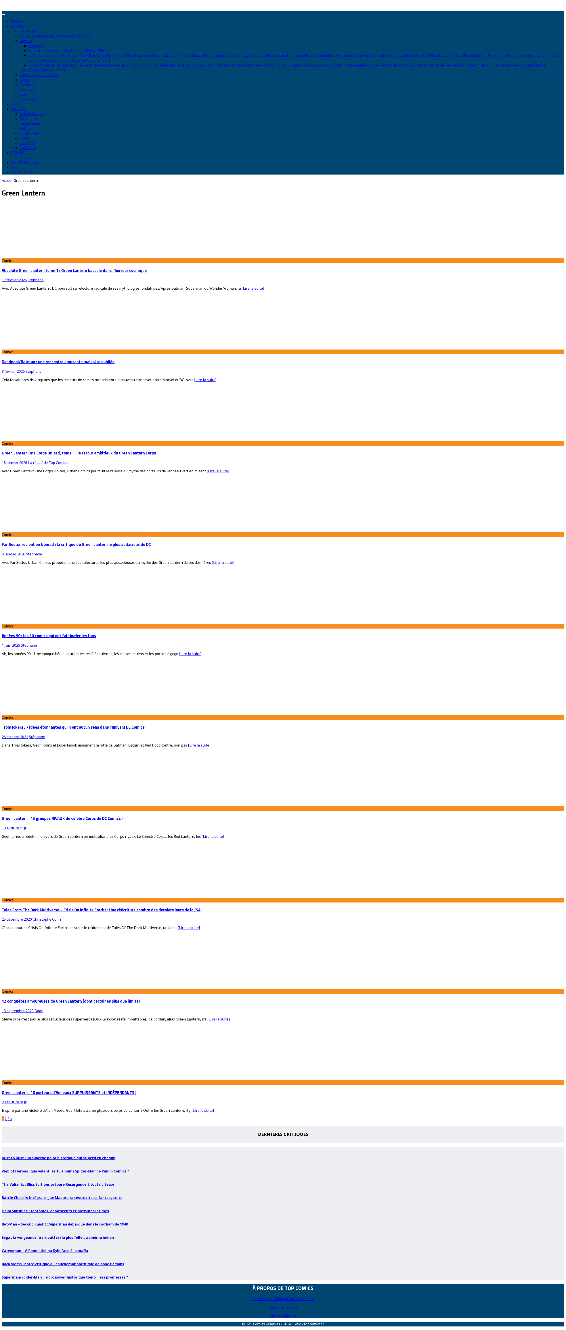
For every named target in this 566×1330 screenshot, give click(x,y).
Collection (27, 99)
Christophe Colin (47, 919)
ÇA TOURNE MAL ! (26, 162)
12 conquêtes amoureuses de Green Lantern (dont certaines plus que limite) (71, 1001)
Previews (27, 84)
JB (25, 828)
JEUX (14, 167)
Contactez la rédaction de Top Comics (283, 1298)
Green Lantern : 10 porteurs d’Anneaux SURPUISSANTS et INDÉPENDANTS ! (69, 1092)
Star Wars (27, 147)
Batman (26, 128)
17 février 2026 (14, 279)
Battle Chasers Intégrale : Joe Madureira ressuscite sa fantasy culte (62, 1197)
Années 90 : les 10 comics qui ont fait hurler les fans (49, 636)
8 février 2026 (13, 371)
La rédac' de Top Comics (48, 462)
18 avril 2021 (12, 828)
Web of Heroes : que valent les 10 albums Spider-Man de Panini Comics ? (65, 1171)
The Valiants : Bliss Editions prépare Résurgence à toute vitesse (58, 1184)
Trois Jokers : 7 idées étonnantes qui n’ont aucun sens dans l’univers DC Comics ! (74, 727)
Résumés (26, 89)
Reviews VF (28, 31)
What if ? (35, 45)
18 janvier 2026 (14, 462)
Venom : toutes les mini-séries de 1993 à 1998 (66, 50)
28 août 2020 (12, 1102)
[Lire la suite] (253, 288)
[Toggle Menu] (3, 14)
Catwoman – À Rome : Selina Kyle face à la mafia (45, 1250)
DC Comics (28, 118)
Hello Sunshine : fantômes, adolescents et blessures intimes (55, 1210)
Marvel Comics (31, 113)
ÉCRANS (17, 152)
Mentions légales (283, 1307)
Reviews (26, 157)
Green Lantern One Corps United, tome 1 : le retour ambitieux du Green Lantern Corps (79, 453)
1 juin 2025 (11, 645)
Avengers (27, 143)
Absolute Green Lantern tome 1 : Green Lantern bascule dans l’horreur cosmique (74, 270)
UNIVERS (18, 108)
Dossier (25, 40)
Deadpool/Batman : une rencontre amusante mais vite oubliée (58, 362)
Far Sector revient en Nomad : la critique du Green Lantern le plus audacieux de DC (76, 544)
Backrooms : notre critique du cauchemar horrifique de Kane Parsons (63, 1264)
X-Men (24, 138)
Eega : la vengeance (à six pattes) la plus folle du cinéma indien (58, 1237)
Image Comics (30, 123)
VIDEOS (17, 21)
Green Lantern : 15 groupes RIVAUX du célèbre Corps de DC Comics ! (62, 818)
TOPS (15, 104)
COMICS (17, 26)
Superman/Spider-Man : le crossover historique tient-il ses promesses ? (65, 1277)
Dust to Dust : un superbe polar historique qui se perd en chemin (58, 1157)
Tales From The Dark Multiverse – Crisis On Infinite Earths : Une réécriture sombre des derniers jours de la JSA (101, 910)
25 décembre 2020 (17, 919)
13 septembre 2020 (18, 1010)
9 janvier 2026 (13, 554)
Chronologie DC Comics (38, 74)
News (24, 79)
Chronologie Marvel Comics (42, 70)
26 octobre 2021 (15, 736)
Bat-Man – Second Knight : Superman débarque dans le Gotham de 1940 (65, 1224)
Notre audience (283, 1315)
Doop (38, 1010)
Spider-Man (29, 133)
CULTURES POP (24, 172)
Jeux (23, 94)
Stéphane (36, 279)
